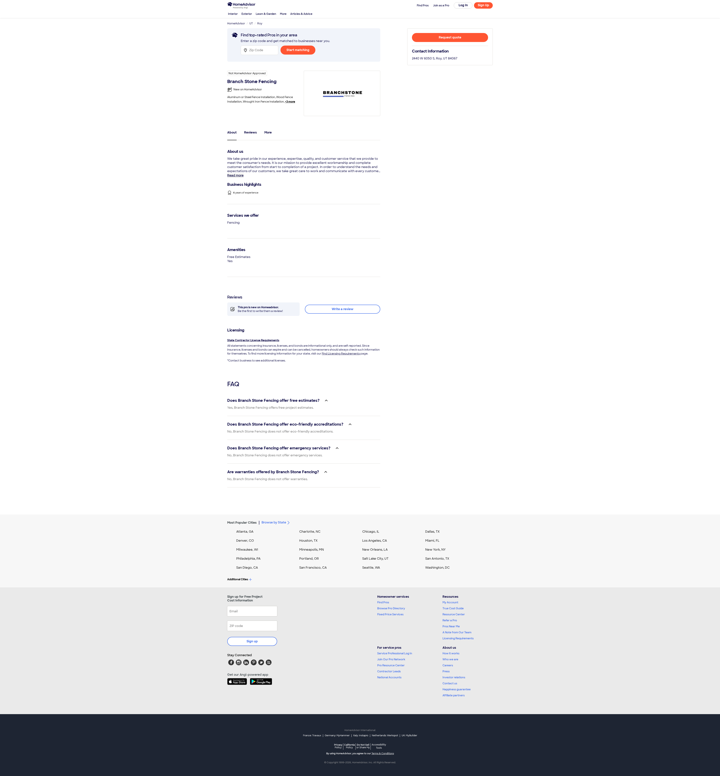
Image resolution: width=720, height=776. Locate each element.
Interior (233, 14)
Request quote (450, 37)
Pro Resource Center (391, 665)
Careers (447, 665)
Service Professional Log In (394, 653)
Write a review (342, 309)
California (349, 746)
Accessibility (379, 746)
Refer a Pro (449, 620)
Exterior (247, 14)
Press (446, 671)
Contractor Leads (389, 671)
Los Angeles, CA (374, 541)
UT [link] (251, 23)
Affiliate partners (453, 695)
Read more (235, 175)
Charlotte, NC (309, 532)
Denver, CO (245, 541)
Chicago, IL (370, 532)
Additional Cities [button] (237, 579)
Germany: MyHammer (337, 735)
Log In (463, 5)
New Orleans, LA (375, 550)
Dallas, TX (432, 532)
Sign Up (483, 5)
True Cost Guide (453, 608)
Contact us (449, 683)
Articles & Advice (301, 14)
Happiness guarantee (456, 689)
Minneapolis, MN (311, 550)
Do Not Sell (363, 746)
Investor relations (453, 677)
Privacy (338, 746)
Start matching (297, 50)
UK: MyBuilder (409, 735)
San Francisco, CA (313, 568)
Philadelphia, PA (248, 559)
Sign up (252, 641)
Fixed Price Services (390, 614)
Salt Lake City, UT (375, 559)
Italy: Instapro (360, 735)
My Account (450, 602)
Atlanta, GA (245, 532)
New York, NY (435, 550)
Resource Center (453, 614)
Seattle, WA (371, 568)
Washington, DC (437, 568)
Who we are (450, 659)
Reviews (250, 132)
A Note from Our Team (456, 632)
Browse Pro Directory (391, 608)
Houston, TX (308, 541)
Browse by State (274, 522)
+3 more (290, 101)
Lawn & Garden (266, 14)
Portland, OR (309, 559)
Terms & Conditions (382, 753)
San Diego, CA (247, 568)
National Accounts (389, 677)
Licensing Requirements (458, 638)
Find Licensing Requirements (341, 353)
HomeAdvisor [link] (236, 23)
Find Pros (383, 602)
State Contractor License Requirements (253, 340)
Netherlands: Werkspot (385, 735)
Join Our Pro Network (391, 659)
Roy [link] (259, 23)
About (232, 132)
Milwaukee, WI (247, 550)
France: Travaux (312, 735)
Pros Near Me (451, 626)
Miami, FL (432, 541)
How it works (450, 653)
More (283, 14)
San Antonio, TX (437, 559)
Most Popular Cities (242, 523)
